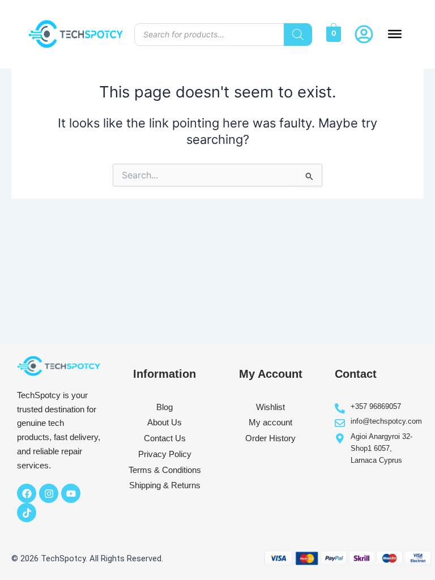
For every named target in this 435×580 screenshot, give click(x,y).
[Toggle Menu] (395, 34)
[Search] (298, 34)
